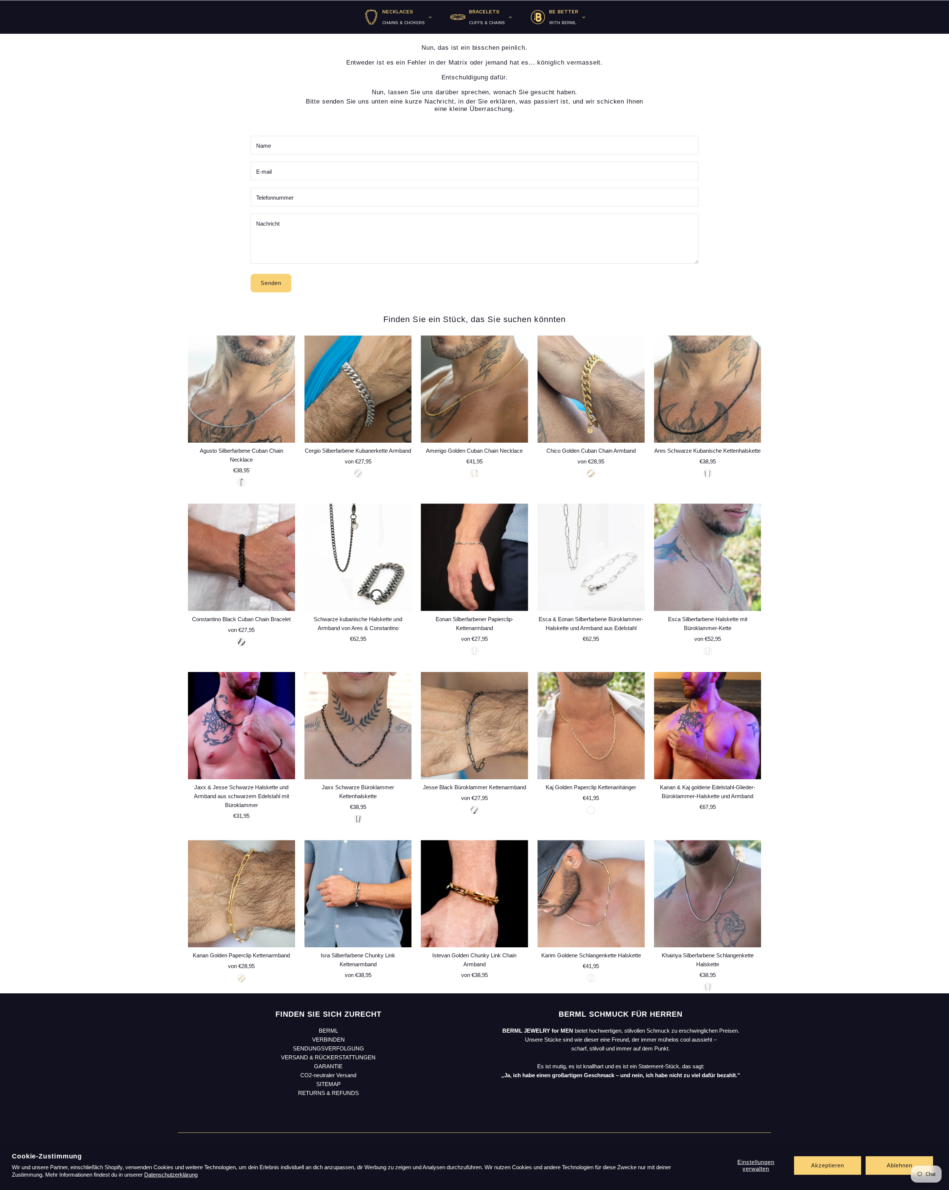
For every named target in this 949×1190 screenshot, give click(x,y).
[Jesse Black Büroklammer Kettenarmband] (474, 725)
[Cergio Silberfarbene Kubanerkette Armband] (357, 389)
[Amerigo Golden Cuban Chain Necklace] (474, 389)
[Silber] (358, 473)
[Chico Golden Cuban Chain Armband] (591, 389)
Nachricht (268, 223)
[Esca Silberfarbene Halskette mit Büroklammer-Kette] (707, 557)
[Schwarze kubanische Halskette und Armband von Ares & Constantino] (357, 557)
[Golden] (474, 473)
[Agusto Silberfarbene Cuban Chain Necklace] (241, 389)
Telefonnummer (275, 197)
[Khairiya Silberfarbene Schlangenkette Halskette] (707, 893)
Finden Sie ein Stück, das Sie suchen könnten (474, 319)
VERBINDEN (328, 1039)
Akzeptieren (827, 1165)
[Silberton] (241, 482)
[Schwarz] (707, 473)
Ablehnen (899, 1165)
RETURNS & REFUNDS (328, 1093)
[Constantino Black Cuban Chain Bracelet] (241, 557)
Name (263, 145)
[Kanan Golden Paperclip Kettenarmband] (241, 893)
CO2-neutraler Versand (328, 1075)
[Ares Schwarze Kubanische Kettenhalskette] (707, 389)
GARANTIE (328, 1066)
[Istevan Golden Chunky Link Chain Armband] (474, 893)
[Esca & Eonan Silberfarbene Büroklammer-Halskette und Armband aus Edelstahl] (591, 557)
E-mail (264, 171)
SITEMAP (328, 1084)
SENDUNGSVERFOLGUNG (328, 1048)
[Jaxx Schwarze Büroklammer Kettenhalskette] (357, 725)
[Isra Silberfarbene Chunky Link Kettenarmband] (357, 893)
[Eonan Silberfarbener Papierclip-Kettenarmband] (474, 557)
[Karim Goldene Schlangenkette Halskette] (591, 893)
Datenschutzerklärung (171, 1174)
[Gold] (591, 473)
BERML (328, 1030)
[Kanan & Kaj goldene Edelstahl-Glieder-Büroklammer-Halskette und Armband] (707, 725)
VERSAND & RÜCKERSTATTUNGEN (328, 1057)
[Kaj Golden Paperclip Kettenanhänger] (591, 725)
